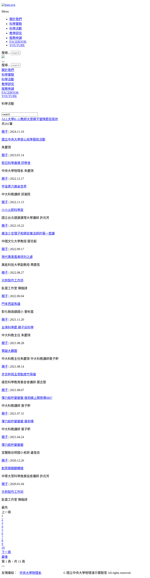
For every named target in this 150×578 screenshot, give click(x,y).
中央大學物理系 (30, 572)
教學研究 (15, 33)
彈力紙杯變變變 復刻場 (18, 421)
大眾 (30, 119)
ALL (5, 119)
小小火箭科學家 (12, 210)
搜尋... (6, 52)
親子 (36, 119)
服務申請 (15, 38)
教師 (24, 119)
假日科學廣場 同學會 (16, 163)
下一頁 (6, 552)
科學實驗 (15, 23)
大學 (11, 119)
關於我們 (15, 19)
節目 (49, 119)
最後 (5, 556)
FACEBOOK (18, 41)
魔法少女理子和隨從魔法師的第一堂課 (28, 233)
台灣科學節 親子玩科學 (18, 327)
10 (3, 547)
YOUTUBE (17, 45)
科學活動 (15, 28)
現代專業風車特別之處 (17, 257)
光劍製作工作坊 (12, 280)
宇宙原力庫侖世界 (14, 186)
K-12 (17, 119)
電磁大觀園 (9, 351)
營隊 (42, 119)
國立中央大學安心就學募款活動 (23, 139)
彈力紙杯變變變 (12, 444)
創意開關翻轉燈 (12, 468)
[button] (3, 61)
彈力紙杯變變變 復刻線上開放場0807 (27, 397)
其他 (55, 119)
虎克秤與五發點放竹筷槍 (19, 374)
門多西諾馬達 (11, 304)
